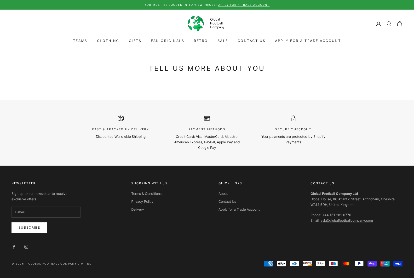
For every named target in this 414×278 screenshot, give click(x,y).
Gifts (135, 41)
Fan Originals (167, 41)
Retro (201, 41)
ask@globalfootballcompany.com (347, 220)
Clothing (108, 41)
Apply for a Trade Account (308, 41)
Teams (80, 41)
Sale (223, 41)
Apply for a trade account (244, 4)
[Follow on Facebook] (14, 246)
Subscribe (29, 227)
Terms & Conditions (146, 193)
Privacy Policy (142, 201)
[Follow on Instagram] (26, 246)
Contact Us (251, 41)
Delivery (137, 209)
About (223, 193)
